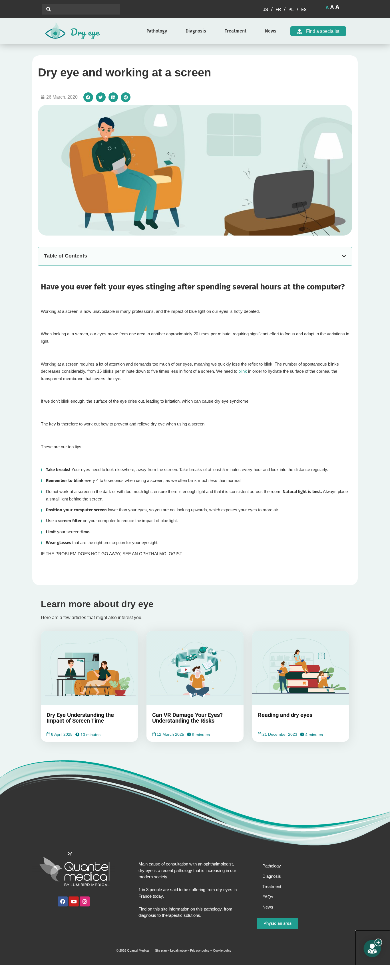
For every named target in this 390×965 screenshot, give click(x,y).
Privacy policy (200, 950)
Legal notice (178, 950)
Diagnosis (196, 31)
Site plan (161, 950)
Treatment (235, 31)
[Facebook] (63, 902)
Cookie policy (222, 950)
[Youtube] (74, 902)
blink (242, 371)
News (270, 31)
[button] (88, 97)
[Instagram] (85, 902)
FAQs (267, 896)
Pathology (156, 31)
